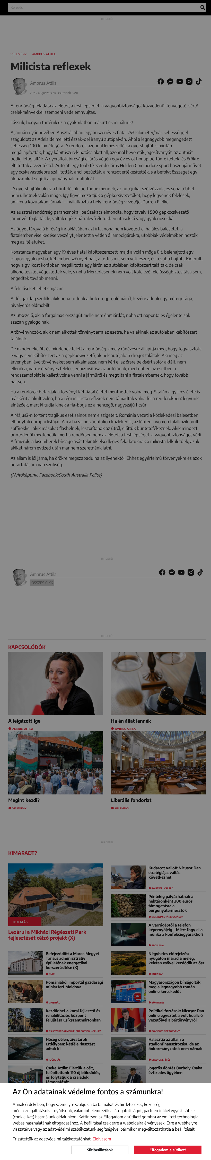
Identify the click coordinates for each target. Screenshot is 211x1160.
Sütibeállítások (100, 1150)
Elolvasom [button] (102, 1138)
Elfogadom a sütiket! (168, 1150)
